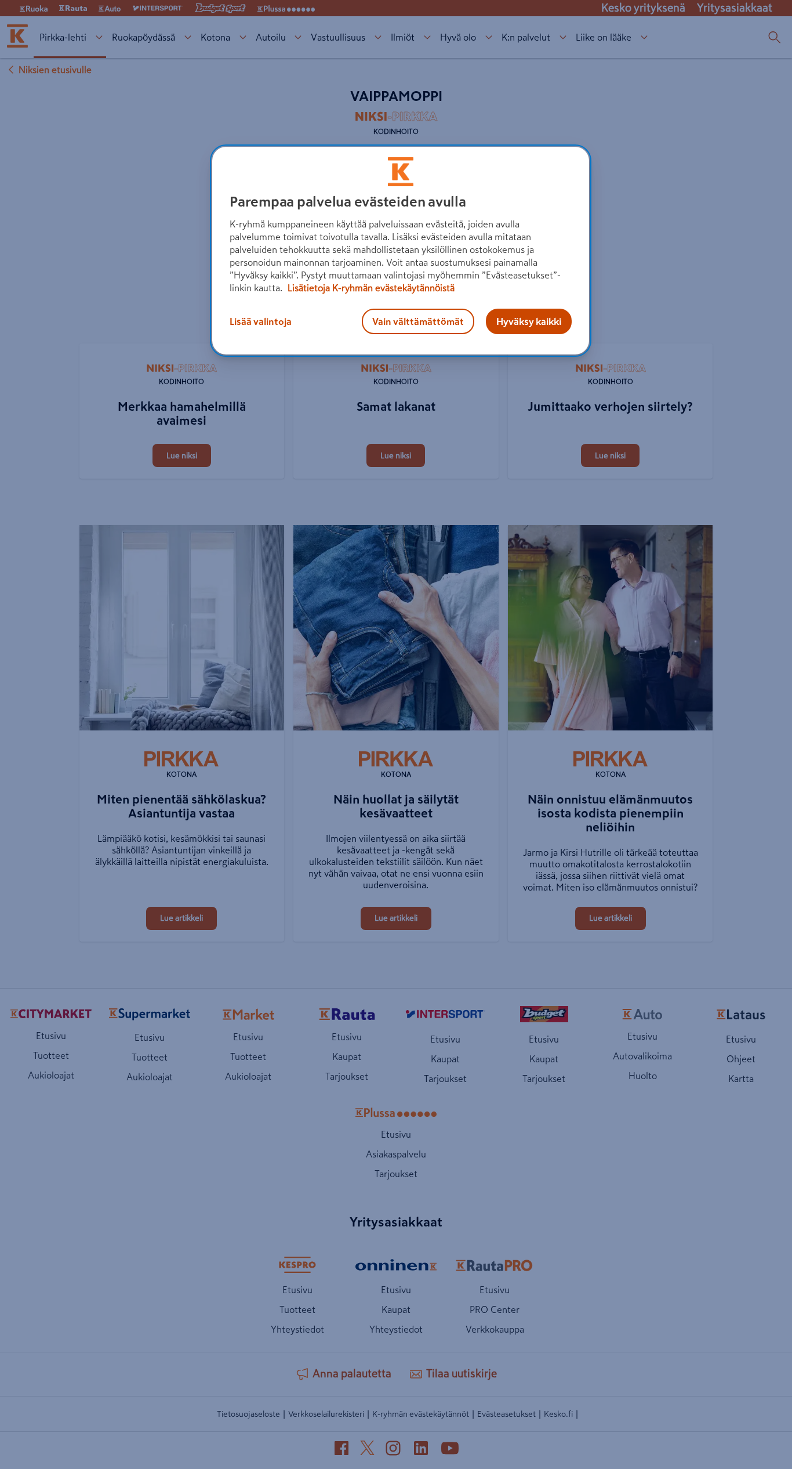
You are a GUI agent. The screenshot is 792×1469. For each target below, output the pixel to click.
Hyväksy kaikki (528, 321)
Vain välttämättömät (418, 321)
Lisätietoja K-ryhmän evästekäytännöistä (370, 287)
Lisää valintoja (261, 321)
